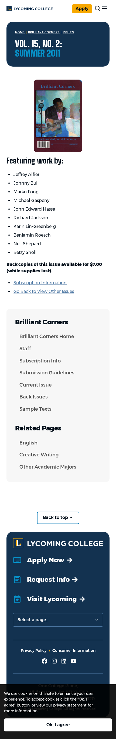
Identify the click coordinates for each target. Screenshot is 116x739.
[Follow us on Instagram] (54, 662)
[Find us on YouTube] (73, 662)
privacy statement (70, 705)
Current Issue (35, 385)
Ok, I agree (58, 724)
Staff (25, 349)
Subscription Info (40, 361)
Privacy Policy (34, 650)
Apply (82, 8)
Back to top (56, 517)
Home (20, 32)
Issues (68, 32)
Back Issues (33, 397)
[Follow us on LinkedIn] (64, 662)
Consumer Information (73, 650)
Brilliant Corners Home (46, 336)
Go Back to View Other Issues (43, 291)
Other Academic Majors (47, 467)
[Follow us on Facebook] (44, 662)
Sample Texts (35, 409)
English (28, 443)
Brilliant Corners (44, 32)
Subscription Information (40, 282)
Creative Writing (39, 455)
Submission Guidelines (46, 373)
